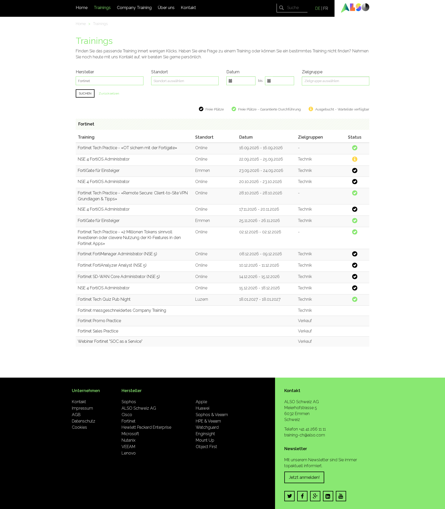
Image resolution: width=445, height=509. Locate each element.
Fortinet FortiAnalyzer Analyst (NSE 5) (112, 265)
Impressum (82, 408)
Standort (159, 71)
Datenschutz (83, 421)
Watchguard (207, 427)
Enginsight (205, 433)
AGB (76, 414)
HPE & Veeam (208, 421)
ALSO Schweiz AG (139, 408)
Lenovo (129, 453)
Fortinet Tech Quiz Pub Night (104, 299)
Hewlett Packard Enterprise (146, 427)
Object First (206, 446)
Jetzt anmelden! (304, 477)
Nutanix (128, 440)
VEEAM (128, 446)
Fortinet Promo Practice (99, 320)
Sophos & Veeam (212, 414)
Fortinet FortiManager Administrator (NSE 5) (117, 253)
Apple (201, 401)
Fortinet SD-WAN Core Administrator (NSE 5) (119, 276)
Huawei (202, 408)
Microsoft (130, 433)
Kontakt (188, 7)
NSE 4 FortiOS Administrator (104, 159)
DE (317, 8)
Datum (232, 71)
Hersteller (85, 71)
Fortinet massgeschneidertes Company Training (122, 310)
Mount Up (205, 440)
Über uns (166, 7)
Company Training (134, 7)
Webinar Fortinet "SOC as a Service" (110, 341)
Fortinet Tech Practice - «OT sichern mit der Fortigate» (127, 147)
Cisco (127, 414)
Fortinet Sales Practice (98, 331)
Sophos (129, 401)
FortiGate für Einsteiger (98, 170)
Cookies (79, 427)
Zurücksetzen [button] (109, 93)
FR (325, 8)
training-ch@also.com (304, 435)
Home (82, 7)
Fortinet (86, 124)
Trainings (102, 7)
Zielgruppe (312, 71)
